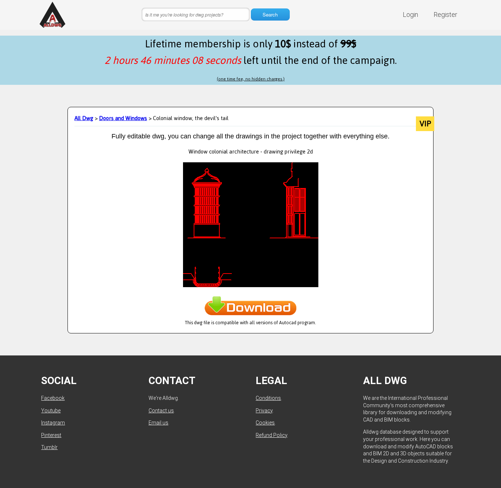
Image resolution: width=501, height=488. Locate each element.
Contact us (161, 410)
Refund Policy (271, 435)
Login (410, 14)
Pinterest (51, 435)
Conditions (268, 398)
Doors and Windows (123, 118)
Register (445, 14)
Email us (158, 423)
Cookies (265, 423)
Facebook (53, 398)
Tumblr (49, 447)
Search (270, 14)
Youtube (51, 410)
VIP (425, 123)
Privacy (264, 410)
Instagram (53, 423)
